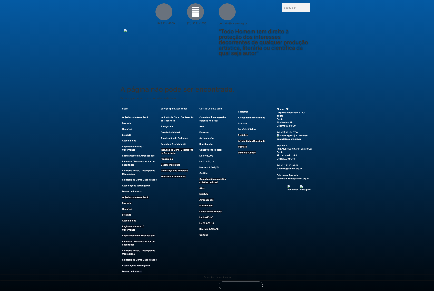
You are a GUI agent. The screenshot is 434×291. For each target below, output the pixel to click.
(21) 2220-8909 (290, 165)
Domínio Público (247, 129)
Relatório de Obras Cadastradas (139, 179)
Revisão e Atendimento (173, 144)
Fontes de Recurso (132, 191)
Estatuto (126, 134)
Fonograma (167, 126)
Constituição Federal (210, 149)
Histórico (127, 129)
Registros (243, 111)
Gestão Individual (170, 132)
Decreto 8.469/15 (209, 167)
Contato (242, 123)
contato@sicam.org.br (289, 139)
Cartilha (203, 173)
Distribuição (206, 144)
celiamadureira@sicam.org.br (293, 178)
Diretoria (127, 123)
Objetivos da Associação (135, 117)
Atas (201, 126)
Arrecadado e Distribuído (251, 117)
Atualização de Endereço (174, 138)
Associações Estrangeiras (136, 185)
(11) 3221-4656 (299, 135)
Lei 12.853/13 (206, 161)
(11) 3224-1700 (289, 132)
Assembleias (129, 140)
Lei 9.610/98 (206, 155)
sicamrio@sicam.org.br (289, 168)
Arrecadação (206, 138)
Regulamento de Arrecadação (138, 155)
